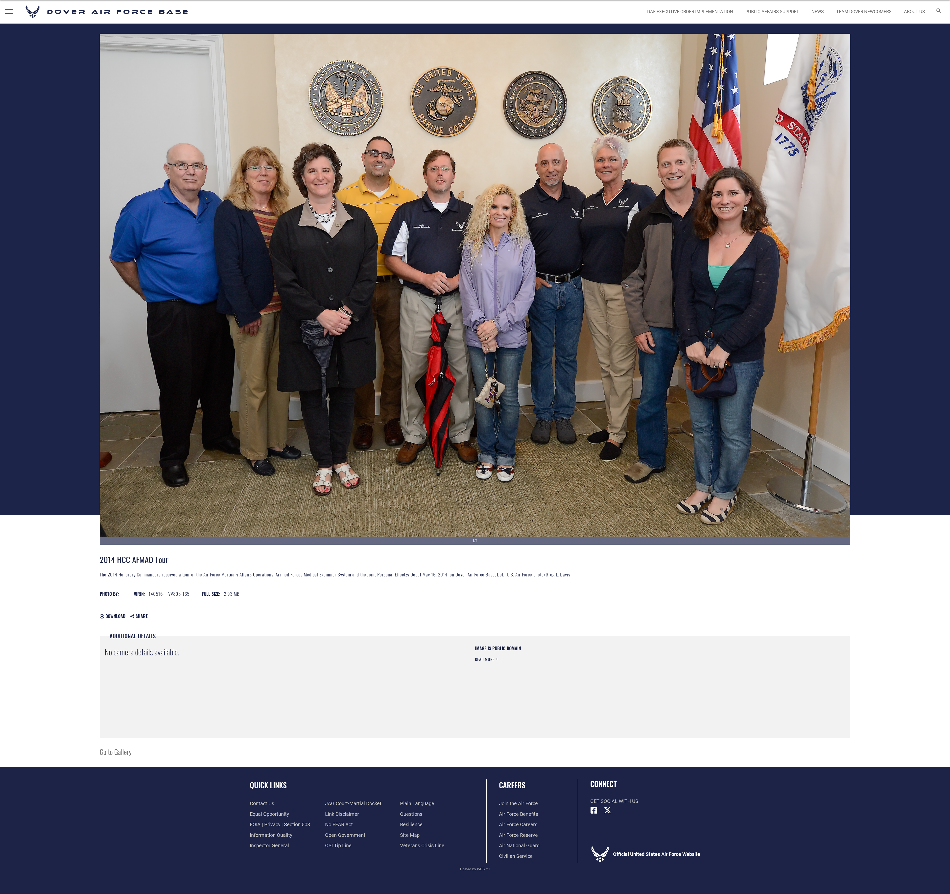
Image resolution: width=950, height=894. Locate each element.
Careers (512, 785)
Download (114, 616)
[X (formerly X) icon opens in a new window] (607, 810)
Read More (485, 659)
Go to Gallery (116, 751)
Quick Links (268, 785)
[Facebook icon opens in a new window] (594, 810)
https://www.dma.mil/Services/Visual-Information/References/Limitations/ (632, 676)
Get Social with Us (614, 801)
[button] (8, 12)
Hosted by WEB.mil (475, 869)
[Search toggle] (938, 12)
